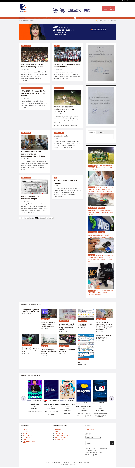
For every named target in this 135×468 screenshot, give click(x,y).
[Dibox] (86, 346)
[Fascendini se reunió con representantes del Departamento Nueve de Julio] (34, 143)
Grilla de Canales (81, 18)
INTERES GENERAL (26, 45)
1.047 (31, 218)
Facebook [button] (92, 132)
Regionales (37, 18)
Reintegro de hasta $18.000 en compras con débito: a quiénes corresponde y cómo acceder (100, 213)
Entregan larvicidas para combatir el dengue (30, 197)
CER (55, 177)
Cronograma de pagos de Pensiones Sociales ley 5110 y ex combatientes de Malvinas (67, 326)
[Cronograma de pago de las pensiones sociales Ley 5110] (30, 339)
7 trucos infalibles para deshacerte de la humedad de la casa (48, 351)
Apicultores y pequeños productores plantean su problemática (64, 109)
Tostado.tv (58, 429)
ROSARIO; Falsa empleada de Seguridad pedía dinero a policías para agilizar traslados (100, 293)
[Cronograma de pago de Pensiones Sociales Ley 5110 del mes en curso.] (49, 313)
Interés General (47, 18)
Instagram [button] (101, 132)
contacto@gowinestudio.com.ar (67, 464)
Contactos (67, 18)
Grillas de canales (83, 359)
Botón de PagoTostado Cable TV (108, 8)
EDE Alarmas (59, 439)
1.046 (28, 218)
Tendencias (58, 18)
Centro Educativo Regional (63, 435)
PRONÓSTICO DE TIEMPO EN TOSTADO (86, 325)
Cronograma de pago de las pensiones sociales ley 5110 (30, 310)
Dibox (79, 362)
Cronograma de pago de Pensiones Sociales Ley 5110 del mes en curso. (48, 324)
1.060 (50, 218)
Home (22, 18)
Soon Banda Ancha (60, 437)
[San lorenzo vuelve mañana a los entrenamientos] (67, 56)
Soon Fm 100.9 (59, 433)
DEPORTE (56, 45)
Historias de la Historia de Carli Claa (32, 88)
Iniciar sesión (91, 429)
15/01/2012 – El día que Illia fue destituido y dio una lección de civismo (33, 93)
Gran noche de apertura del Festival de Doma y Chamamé (32, 65)
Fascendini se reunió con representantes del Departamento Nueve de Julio (33, 153)
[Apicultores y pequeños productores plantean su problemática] (67, 100)
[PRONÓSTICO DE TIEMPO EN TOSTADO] (86, 314)
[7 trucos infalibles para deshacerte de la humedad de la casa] (49, 339)
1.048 (34, 218)
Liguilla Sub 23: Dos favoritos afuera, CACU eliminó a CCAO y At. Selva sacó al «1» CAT (100, 168)
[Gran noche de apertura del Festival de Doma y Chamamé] (34, 56)
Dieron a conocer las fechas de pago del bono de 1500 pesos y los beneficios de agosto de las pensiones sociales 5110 (104, 326)
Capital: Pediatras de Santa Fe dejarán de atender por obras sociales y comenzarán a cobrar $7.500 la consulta (100, 189)
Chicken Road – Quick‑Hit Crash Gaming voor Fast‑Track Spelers (103, 337)
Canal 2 (57, 431)
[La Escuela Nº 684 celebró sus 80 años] (67, 339)
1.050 (39, 218)
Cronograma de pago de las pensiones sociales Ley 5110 (30, 349)
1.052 (44, 218)
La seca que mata (61, 136)
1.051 (42, 218)
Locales (29, 18)
